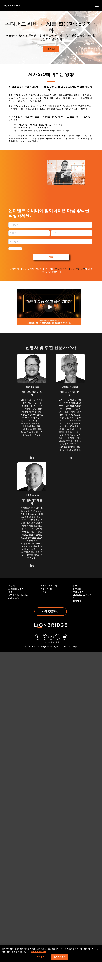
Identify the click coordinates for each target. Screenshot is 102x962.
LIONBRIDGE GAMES (18, 594)
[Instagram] (44, 637)
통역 (10, 592)
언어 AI (11, 586)
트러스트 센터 (47, 589)
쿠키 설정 (40, 957)
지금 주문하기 (50, 611)
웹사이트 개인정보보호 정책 (70, 269)
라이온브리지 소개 (49, 586)
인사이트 (45, 592)
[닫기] (98, 949)
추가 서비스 (78, 592)
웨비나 (44, 594)
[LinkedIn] (51, 637)
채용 (75, 586)
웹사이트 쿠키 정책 (38, 952)
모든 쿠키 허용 (59, 957)
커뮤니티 (77, 589)
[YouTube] (64, 637)
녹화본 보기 (51, 48)
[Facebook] (37, 637)
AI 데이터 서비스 (16, 589)
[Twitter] (57, 637)
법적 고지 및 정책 (51, 642)
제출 (51, 257)
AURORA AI (13, 597)
